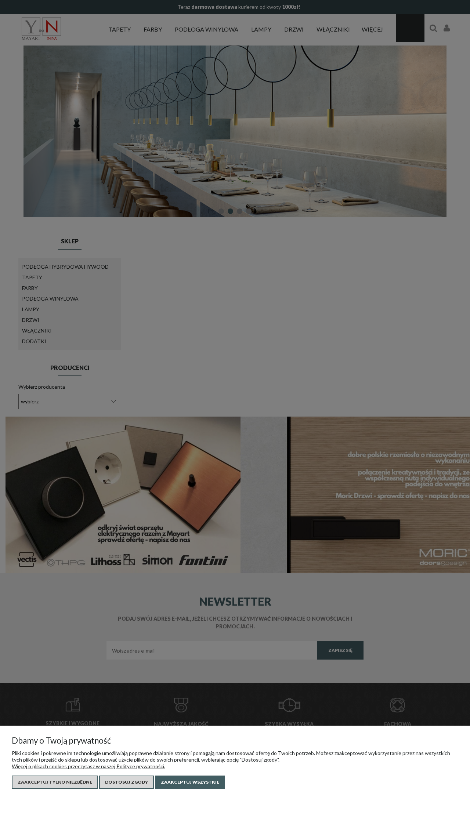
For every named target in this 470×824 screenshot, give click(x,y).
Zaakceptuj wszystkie (190, 782)
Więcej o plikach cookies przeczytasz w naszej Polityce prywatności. (88, 766)
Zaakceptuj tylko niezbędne (55, 782)
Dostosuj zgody (126, 782)
